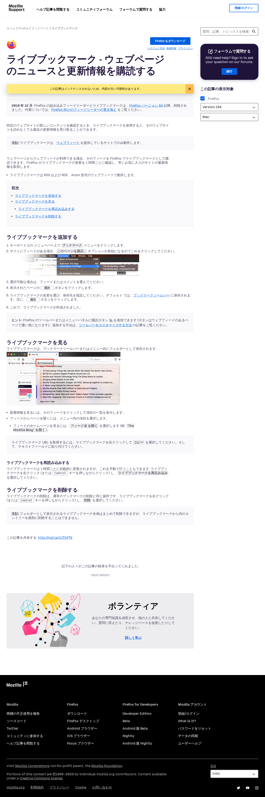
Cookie (80, 787)
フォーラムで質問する (135, 9)
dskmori (105, 574)
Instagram (256, 788)
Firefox (23, 28)
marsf (94, 574)
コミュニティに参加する (25, 736)
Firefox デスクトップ (83, 721)
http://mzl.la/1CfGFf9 (55, 538)
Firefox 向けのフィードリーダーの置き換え (84, 110)
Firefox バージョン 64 (146, 106)
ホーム (11, 28)
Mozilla (17, 685)
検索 (254, 31)
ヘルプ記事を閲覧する (53, 9)
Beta (126, 721)
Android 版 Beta (135, 728)
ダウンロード (77, 714)
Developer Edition (137, 714)
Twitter (12, 728)
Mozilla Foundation (106, 766)
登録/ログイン (244, 8)
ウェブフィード (68, 143)
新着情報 (171, 48)
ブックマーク (40, 28)
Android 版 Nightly (137, 743)
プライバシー (185, 48)
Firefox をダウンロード (170, 41)
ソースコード (16, 721)
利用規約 (37, 787)
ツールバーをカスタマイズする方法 (105, 325)
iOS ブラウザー (78, 736)
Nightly (128, 736)
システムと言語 (156, 48)
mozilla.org (16, 787)
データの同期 (188, 736)
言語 (213, 766)
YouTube (247, 788)
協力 (162, 9)
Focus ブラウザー (80, 743)
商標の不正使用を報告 (23, 714)
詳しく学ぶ (133, 638)
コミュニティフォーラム (94, 9)
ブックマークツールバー (151, 295)
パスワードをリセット (194, 728)
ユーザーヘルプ (189, 743)
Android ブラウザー (82, 728)
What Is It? (187, 721)
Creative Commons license (41, 778)
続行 (229, 71)
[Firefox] (12, 44)
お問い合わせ (102, 787)
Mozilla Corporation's (32, 766)
